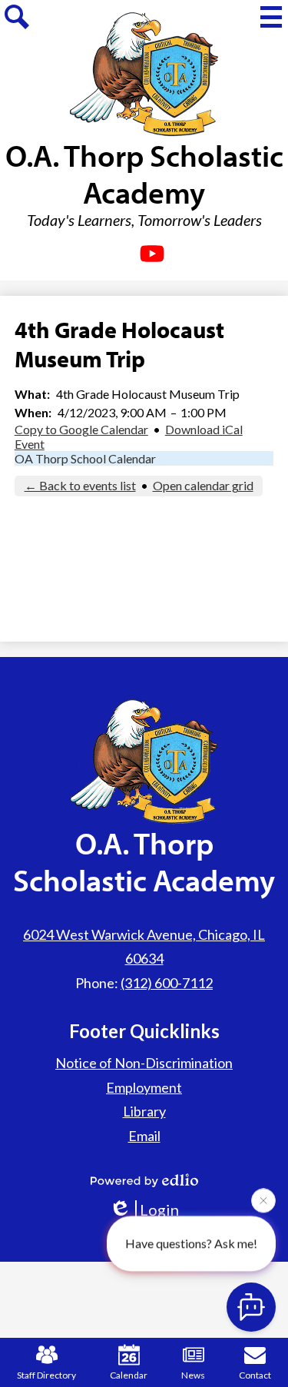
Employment (144, 1087)
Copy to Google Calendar (81, 429)
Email (144, 1135)
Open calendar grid (203, 485)
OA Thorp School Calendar (85, 458)
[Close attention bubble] (263, 1200)
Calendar (128, 1375)
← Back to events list (80, 485)
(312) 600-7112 (167, 982)
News (193, 1375)
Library (144, 1111)
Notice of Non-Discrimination (144, 1062)
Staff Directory (46, 1375)
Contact (255, 1375)
